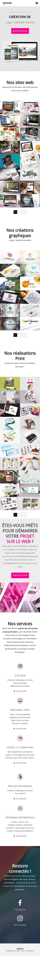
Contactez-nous (20, 575)
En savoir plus (21, 691)
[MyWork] (7, 3)
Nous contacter (20, 31)
